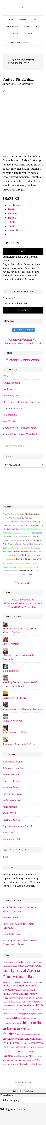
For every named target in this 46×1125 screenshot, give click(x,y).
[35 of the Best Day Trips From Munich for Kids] (5, 623)
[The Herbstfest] (5, 638)
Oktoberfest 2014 (10, 1014)
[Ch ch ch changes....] (5, 715)
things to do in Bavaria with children (22, 1028)
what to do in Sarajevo (10, 1052)
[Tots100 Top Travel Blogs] (23, 607)
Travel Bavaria (20, 537)
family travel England (27, 567)
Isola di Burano (11, 670)
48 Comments (25, 83)
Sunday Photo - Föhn (14, 697)
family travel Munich (26, 990)
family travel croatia (24, 575)
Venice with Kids (22, 525)
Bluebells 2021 (11, 415)
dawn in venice (25, 264)
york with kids (35, 1064)
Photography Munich (25, 1014)
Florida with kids (9, 567)
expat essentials (10, 966)
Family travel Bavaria (29, 555)
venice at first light (21, 271)
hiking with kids (22, 533)
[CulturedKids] (23, 583)
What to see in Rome (32, 514)
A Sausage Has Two (13, 768)
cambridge (19, 962)
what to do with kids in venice (18, 279)
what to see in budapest (12, 529)
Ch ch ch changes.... (13, 721)
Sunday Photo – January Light (19, 428)
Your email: (9, 298)
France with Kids (16, 540)
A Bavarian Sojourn (18, 850)
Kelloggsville (10, 806)
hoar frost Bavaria (32, 1002)
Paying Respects (11, 382)
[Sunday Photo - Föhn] (5, 692)
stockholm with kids (24, 518)
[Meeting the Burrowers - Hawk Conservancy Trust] (5, 677)
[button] (35, 40)
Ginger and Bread (12, 794)
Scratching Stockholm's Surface (20, 744)
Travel (6, 260)
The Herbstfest (11, 644)
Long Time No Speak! (15, 408)
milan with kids (37, 525)
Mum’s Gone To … (13, 819)
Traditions (8, 389)
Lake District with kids (13, 1006)
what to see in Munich (25, 1056)
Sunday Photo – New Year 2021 (20, 434)
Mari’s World (10, 813)
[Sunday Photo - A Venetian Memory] (5, 704)
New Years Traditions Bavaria (33, 1010)
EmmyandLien (11, 787)
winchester (24, 1064)
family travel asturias (29, 966)
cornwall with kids (26, 571)
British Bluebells (8, 962)
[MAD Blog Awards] (23, 599)
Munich (5, 1010)
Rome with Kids (32, 1018)
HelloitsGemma (11, 800)
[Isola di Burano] (5, 665)
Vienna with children (14, 548)
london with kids (9, 518)
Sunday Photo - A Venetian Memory (23, 709)
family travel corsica (11, 571)
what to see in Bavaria (13, 514)
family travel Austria (29, 559)
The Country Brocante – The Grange (23, 402)
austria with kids (9, 559)
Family (19, 256)
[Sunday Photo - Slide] (5, 727)
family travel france (26, 522)
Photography (31, 256)
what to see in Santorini (10, 1064)
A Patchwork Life (12, 761)
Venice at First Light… (18, 79)
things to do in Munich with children (29, 1035)
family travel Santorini (25, 551)
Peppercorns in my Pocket (17, 826)
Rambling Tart (11, 832)
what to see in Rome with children (26, 1060)
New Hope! (9, 421)
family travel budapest (28, 563)
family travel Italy (25, 544)
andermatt (14, 522)
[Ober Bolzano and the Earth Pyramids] (5, 650)
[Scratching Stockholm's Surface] (5, 739)
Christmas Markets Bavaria (34, 962)
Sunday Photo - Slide (14, 732)
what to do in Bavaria (36, 1047)
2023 (5, 376)
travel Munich (23, 1043)
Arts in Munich (11, 774)
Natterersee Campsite (10, 563)
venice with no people (25, 275)
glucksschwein (19, 1002)
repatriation (17, 1017)
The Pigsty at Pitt (12, 395)
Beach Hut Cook (11, 781)
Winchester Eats (12, 839)
